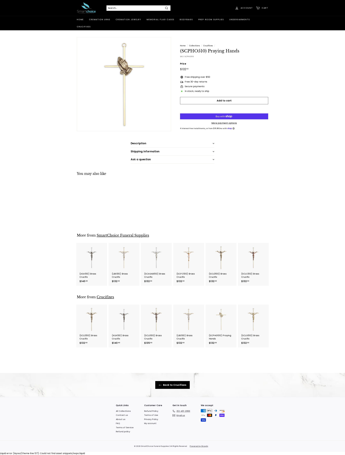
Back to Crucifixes (174, 385)
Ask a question (141, 159)
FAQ (118, 423)
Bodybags (186, 19)
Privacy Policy (151, 419)
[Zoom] (124, 84)
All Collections (123, 411)
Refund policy (123, 431)
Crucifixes (84, 26)
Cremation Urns (99, 19)
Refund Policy (151, 411)
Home (80, 19)
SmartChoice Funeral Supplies (123, 235)
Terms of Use (151, 415)
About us (120, 419)
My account (150, 423)
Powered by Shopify (199, 446)
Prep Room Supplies (211, 19)
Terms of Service (125, 427)
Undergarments (239, 19)
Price (183, 63)
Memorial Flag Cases (160, 19)
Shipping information (145, 151)
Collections (194, 45)
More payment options (224, 123)
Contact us (122, 415)
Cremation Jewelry (128, 19)
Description (138, 143)
